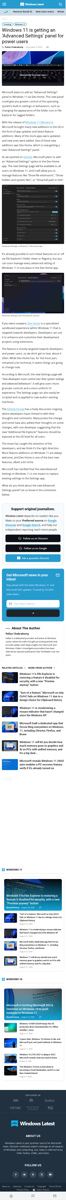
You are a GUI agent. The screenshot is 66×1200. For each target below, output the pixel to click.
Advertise (17, 1186)
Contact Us (29, 1186)
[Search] (60, 4)
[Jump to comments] (33, 1196)
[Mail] (24, 1174)
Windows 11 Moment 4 (39, 122)
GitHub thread (16, 409)
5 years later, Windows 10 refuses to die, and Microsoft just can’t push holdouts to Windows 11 (41, 1042)
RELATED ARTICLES (12, 667)
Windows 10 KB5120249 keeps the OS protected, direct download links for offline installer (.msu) (39, 1026)
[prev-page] (5, 779)
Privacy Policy (23, 1189)
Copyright (41, 1186)
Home (4, 19)
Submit (33, 613)
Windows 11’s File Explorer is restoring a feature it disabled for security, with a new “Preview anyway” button (33, 899)
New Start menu (45, 11)
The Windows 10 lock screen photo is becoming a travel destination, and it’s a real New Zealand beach (39, 1070)
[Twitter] (41, 1174)
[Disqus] (33, 826)
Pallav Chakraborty (14, 47)
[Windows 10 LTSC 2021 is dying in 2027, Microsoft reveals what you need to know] (10, 1058)
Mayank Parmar (12, 908)
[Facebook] (15, 1174)
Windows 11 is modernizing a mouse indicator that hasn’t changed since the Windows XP (42, 711)
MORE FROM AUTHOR (40, 667)
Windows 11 (20, 24)
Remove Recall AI (22, 11)
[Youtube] (50, 1174)
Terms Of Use (55, 1186)
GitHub (27, 157)
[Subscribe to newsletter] (55, 1196)
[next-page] (10, 779)
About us (6, 1186)
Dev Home (34, 323)
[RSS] (33, 1174)
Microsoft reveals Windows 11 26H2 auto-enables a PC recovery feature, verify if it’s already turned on (42, 764)
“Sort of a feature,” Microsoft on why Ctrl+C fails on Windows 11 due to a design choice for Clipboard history (42, 696)
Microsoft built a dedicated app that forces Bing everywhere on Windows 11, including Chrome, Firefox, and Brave (39, 945)
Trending (7, 24)
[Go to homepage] (11, 1196)
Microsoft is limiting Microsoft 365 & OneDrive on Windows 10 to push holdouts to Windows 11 (29, 1009)
